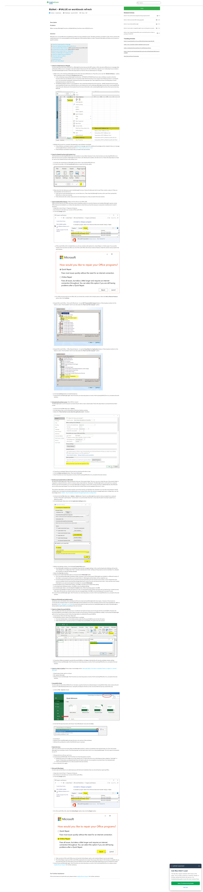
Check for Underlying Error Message (61, 44)
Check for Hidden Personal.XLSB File (61, 54)
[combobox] (150, 3)
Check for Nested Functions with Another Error (64, 46)
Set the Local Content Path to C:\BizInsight (62, 51)
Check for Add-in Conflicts (59, 56)
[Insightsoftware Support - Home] (53, 2)
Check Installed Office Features (60, 47)
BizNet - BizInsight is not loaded (65, 604)
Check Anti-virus (56, 59)
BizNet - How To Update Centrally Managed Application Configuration (79, 492)
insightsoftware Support (60, 864)
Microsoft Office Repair (58, 61)
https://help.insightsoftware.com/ (84, 147)
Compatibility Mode (57, 57)
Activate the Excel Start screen (59, 49)
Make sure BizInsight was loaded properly (62, 52)
